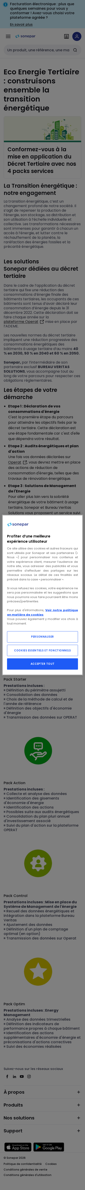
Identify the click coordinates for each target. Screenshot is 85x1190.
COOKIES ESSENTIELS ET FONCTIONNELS (42, 650)
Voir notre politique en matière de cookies (42, 612)
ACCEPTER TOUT (42, 664)
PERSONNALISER (42, 637)
